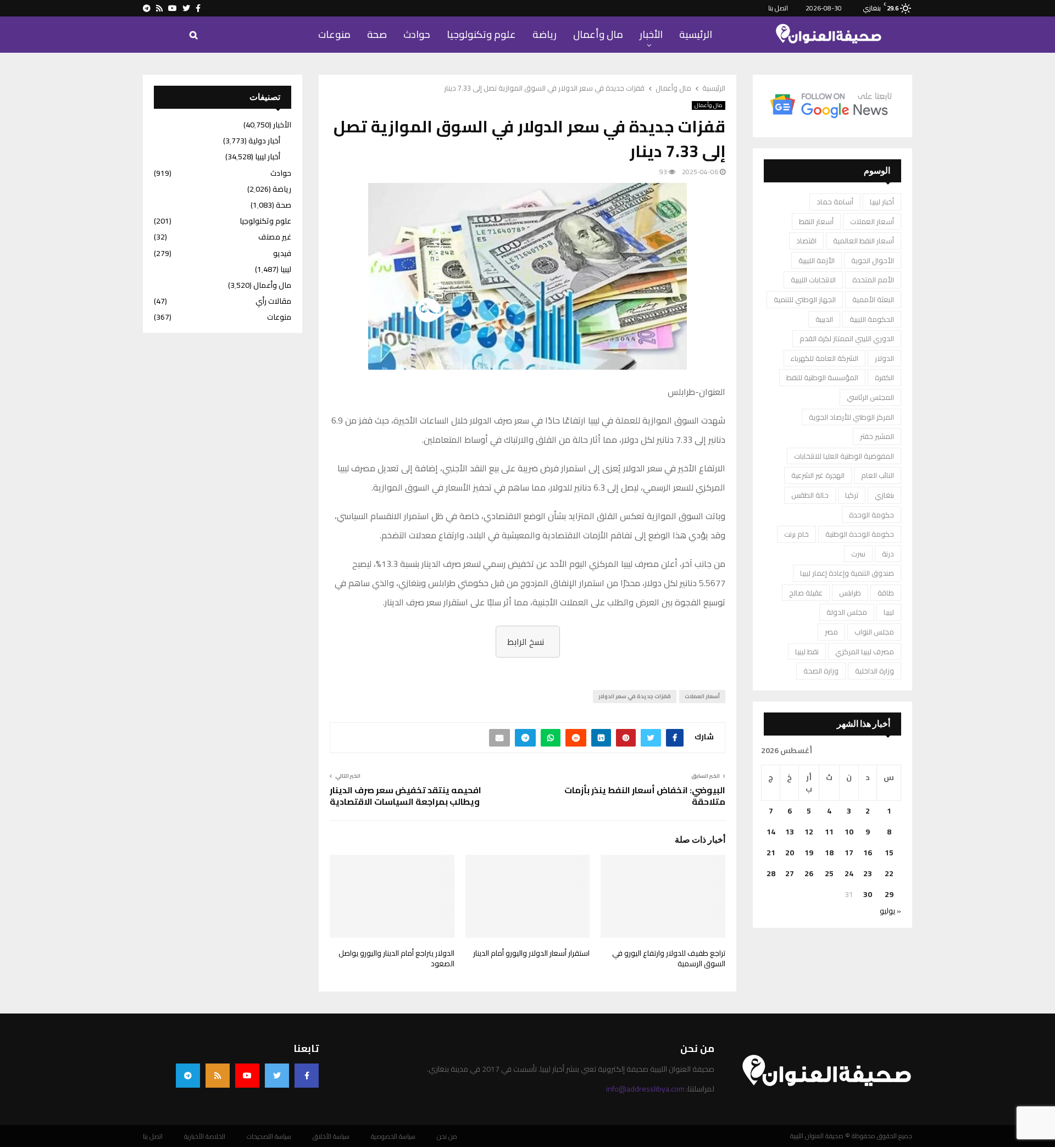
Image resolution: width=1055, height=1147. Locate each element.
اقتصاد (806, 240)
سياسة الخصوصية (393, 1137)
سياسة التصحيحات (269, 1137)
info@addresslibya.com (645, 1089)
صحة (377, 34)
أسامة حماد (835, 201)
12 (808, 832)
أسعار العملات (702, 696)
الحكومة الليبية (871, 319)
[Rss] (218, 1076)
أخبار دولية (264, 140)
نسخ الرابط (525, 641)
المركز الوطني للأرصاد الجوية (851, 417)
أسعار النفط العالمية (863, 240)
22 (889, 873)
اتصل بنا (778, 8)
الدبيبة (824, 319)
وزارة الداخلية (874, 670)
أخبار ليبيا (882, 201)
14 (771, 832)
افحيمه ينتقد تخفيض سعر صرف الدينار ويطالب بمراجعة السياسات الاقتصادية (405, 796)
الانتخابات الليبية (813, 279)
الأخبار (651, 34)
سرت (858, 553)
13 (789, 832)
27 (789, 873)
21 (771, 852)
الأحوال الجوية (872, 260)
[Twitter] (277, 1076)
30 (867, 894)
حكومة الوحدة (871, 514)
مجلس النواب (874, 631)
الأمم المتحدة (873, 279)
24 (849, 873)
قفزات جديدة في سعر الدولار (634, 696)
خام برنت (796, 534)
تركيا (851, 495)
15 (889, 852)
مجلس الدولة (846, 612)
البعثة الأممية (873, 299)
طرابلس (850, 592)
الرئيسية (695, 34)
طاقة (886, 592)
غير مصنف (274, 237)
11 (829, 832)
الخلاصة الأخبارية (204, 1137)
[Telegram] (188, 1076)
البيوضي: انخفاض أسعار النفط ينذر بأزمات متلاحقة (644, 796)
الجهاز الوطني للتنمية (805, 299)
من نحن (447, 1137)
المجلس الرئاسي (870, 397)
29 (889, 894)
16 (867, 852)
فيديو (282, 253)
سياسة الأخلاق (331, 1137)
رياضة (544, 34)
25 (829, 873)
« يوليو (890, 911)
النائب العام (877, 475)
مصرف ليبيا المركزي (864, 651)
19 (808, 852)
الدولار (884, 358)
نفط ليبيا (807, 651)
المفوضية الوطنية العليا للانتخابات (844, 456)
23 (867, 873)
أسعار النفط (816, 221)
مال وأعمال (598, 34)
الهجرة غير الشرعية (818, 475)
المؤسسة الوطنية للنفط (822, 377)
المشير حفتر (877, 436)
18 (829, 852)
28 (771, 873)
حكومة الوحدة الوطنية (859, 534)
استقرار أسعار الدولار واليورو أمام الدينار (531, 953)
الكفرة (884, 377)
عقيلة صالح (806, 592)
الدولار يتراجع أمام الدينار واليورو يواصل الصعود (396, 958)
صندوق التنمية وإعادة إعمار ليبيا (847, 573)
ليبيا (889, 612)
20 (789, 852)
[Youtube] (247, 1076)
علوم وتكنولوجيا (481, 34)
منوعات (334, 34)
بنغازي (884, 495)
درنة (888, 553)
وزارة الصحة (821, 670)
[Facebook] (307, 1076)
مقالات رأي (273, 301)
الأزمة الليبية (816, 260)
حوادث (416, 34)
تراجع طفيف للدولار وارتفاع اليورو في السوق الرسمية (668, 958)
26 (808, 873)
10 (849, 832)
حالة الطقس (810, 495)
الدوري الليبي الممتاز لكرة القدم (846, 338)
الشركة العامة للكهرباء (824, 358)
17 (849, 852)
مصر (831, 631)
